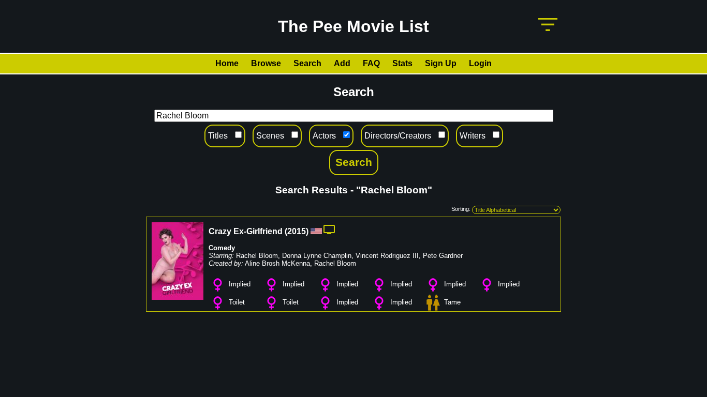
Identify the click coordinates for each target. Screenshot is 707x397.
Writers (472, 135)
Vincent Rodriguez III (387, 255)
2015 (296, 231)
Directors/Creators (397, 135)
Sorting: (460, 209)
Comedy (222, 248)
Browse (266, 63)
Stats (402, 63)
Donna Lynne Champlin (316, 255)
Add (342, 63)
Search (307, 63)
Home (227, 63)
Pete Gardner (443, 255)
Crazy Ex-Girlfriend (246, 231)
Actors (324, 135)
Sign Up (440, 63)
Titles (218, 135)
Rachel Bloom (257, 255)
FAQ (371, 63)
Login (480, 63)
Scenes (270, 135)
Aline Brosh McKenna (277, 263)
